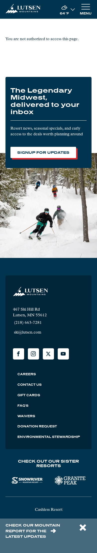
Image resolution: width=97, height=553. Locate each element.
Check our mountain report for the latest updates (32, 531)
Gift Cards (28, 395)
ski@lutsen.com (27, 332)
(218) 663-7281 (27, 322)
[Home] (22, 9)
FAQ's (22, 405)
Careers (26, 374)
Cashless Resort (48, 509)
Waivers (26, 416)
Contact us (29, 384)
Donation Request (37, 426)
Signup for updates (43, 152)
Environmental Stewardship (48, 437)
